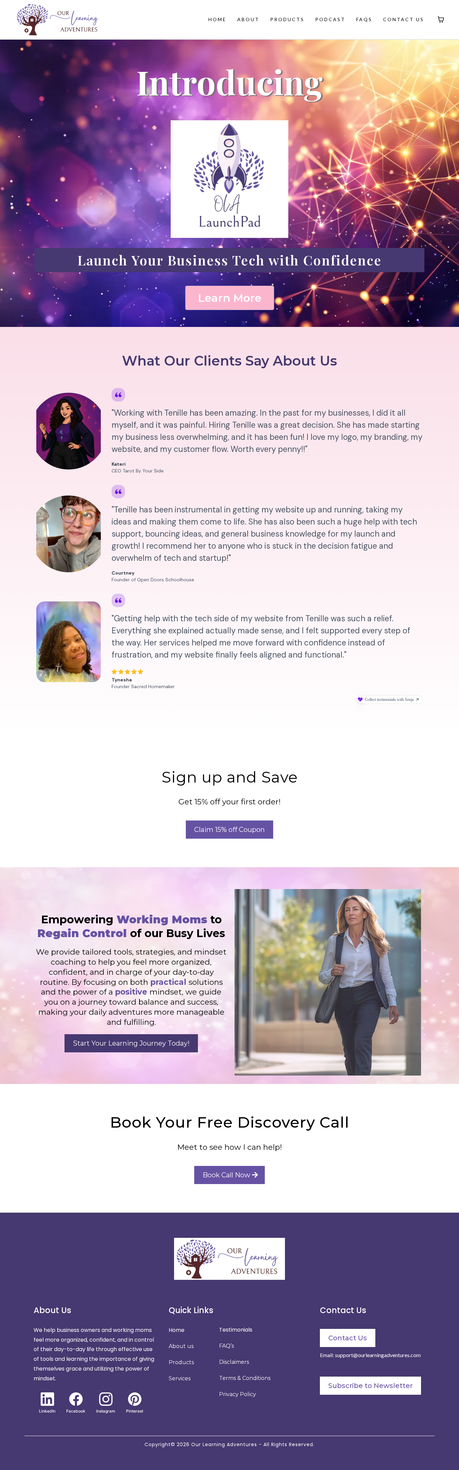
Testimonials (235, 1330)
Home (176, 1330)
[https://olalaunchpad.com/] (229, 179)
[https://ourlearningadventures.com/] (59, 19)
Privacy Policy (237, 1394)
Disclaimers (234, 1362)
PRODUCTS (287, 19)
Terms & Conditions (244, 1378)
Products (181, 1362)
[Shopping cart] (440, 19)
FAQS (364, 19)
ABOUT (248, 19)
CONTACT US (403, 19)
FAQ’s (226, 1346)
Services (180, 1378)
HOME (217, 19)
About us (181, 1346)
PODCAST (330, 19)
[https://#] (229, 1259)
